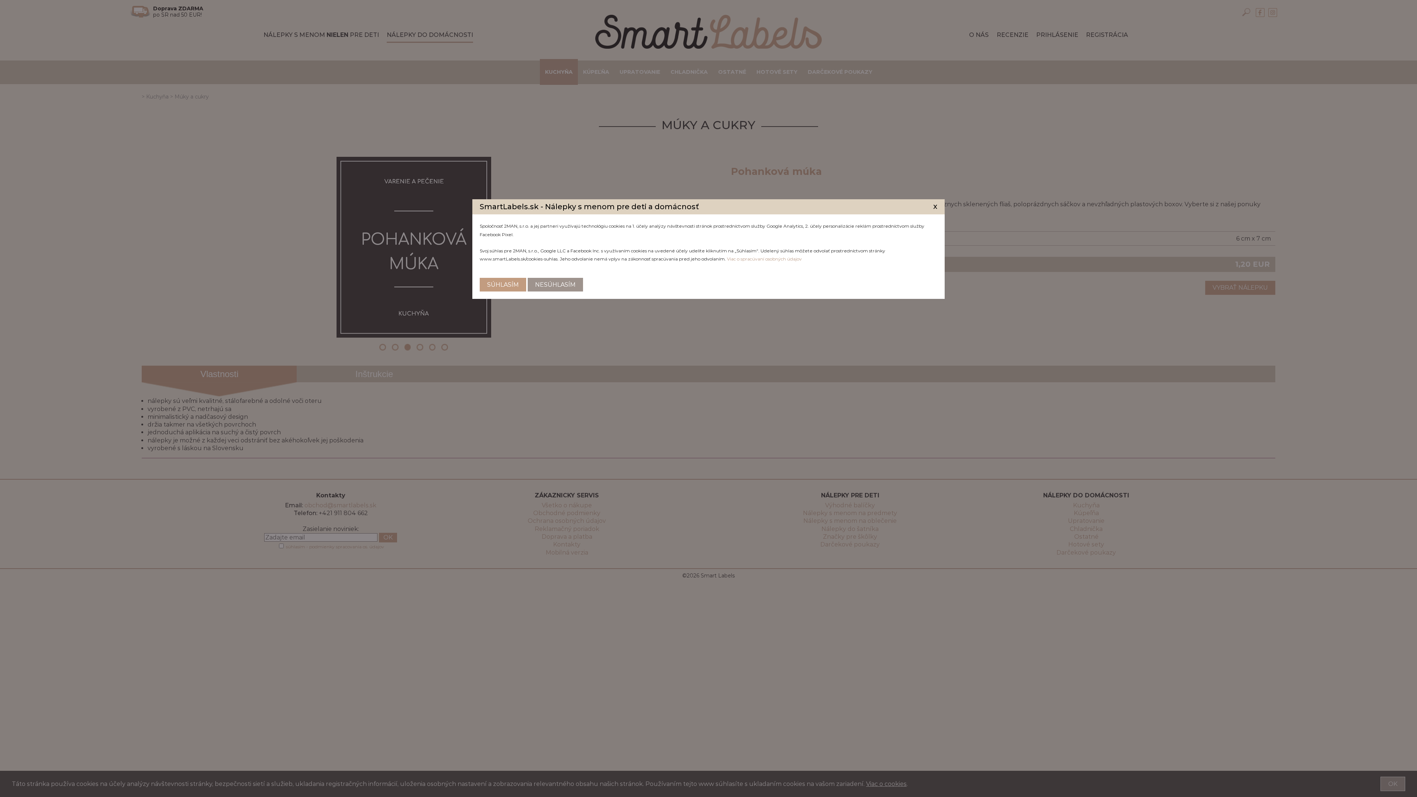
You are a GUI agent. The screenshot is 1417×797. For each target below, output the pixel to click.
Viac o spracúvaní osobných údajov (764, 259)
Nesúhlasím (555, 284)
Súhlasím (503, 284)
